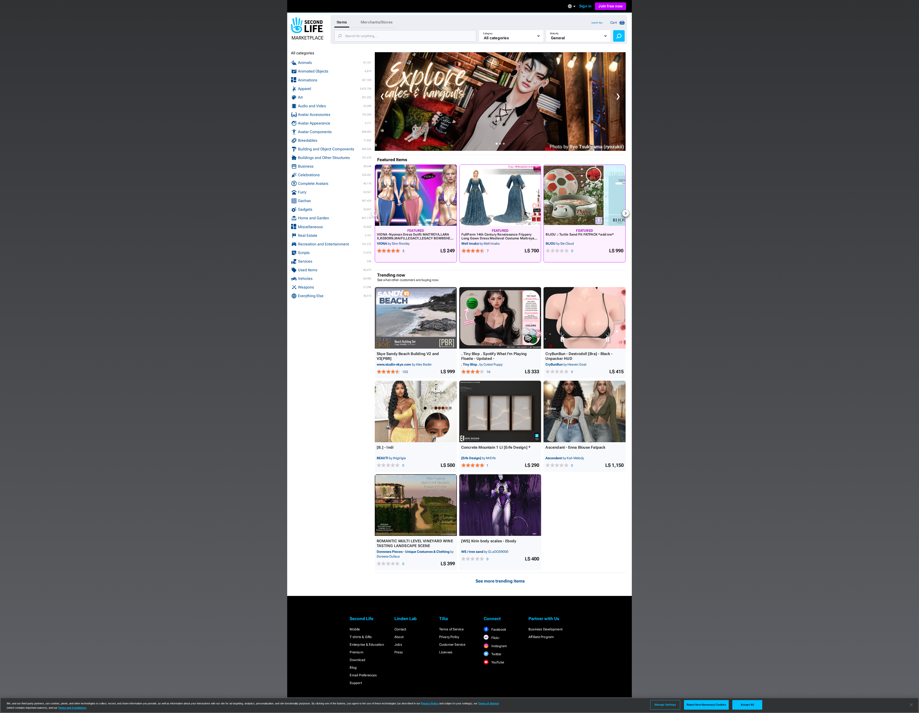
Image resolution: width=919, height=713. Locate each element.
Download (357, 660)
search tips (597, 22)
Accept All (747, 704)
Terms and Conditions (72, 707)
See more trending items (500, 580)
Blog (353, 667)
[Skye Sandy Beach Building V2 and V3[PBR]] (416, 318)
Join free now (610, 6)
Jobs (398, 644)
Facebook (498, 629)
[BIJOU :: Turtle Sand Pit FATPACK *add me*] (584, 195)
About (398, 637)
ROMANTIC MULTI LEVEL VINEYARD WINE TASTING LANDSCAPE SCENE (415, 543)
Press (398, 652)
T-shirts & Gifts (361, 637)
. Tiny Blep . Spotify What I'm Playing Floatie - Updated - (494, 356)
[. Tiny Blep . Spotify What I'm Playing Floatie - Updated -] (500, 318)
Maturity (554, 33)
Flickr (494, 638)
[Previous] (374, 213)
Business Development (545, 629)
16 (488, 372)
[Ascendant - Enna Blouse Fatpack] (585, 411)
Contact (400, 629)
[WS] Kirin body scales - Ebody (488, 541)
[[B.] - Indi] (416, 411)
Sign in (585, 6)
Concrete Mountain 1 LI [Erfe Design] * (496, 447)
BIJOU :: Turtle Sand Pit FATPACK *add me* (580, 234)
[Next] (625, 213)
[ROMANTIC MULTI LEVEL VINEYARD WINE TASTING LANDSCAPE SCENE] (416, 505)
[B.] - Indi (385, 447)
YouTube (497, 662)
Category (488, 33)
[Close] (911, 705)
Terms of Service (451, 629)
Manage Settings (665, 704)
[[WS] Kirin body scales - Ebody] (500, 505)
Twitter (495, 654)
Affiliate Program (541, 637)
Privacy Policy (449, 637)
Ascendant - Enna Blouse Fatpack (575, 447)
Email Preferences (363, 675)
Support (356, 683)
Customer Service (452, 644)
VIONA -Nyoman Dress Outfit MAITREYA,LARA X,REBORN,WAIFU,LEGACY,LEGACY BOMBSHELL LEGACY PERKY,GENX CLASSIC (415, 238)
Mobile (355, 629)
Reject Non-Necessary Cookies (706, 704)
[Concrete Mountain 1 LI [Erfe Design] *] (500, 411)
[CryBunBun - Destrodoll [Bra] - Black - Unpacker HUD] (585, 318)
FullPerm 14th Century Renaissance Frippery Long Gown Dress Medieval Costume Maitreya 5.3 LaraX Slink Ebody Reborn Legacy (497, 238)
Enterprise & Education (367, 644)
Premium (356, 652)
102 (405, 372)
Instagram (498, 646)
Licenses (446, 652)
